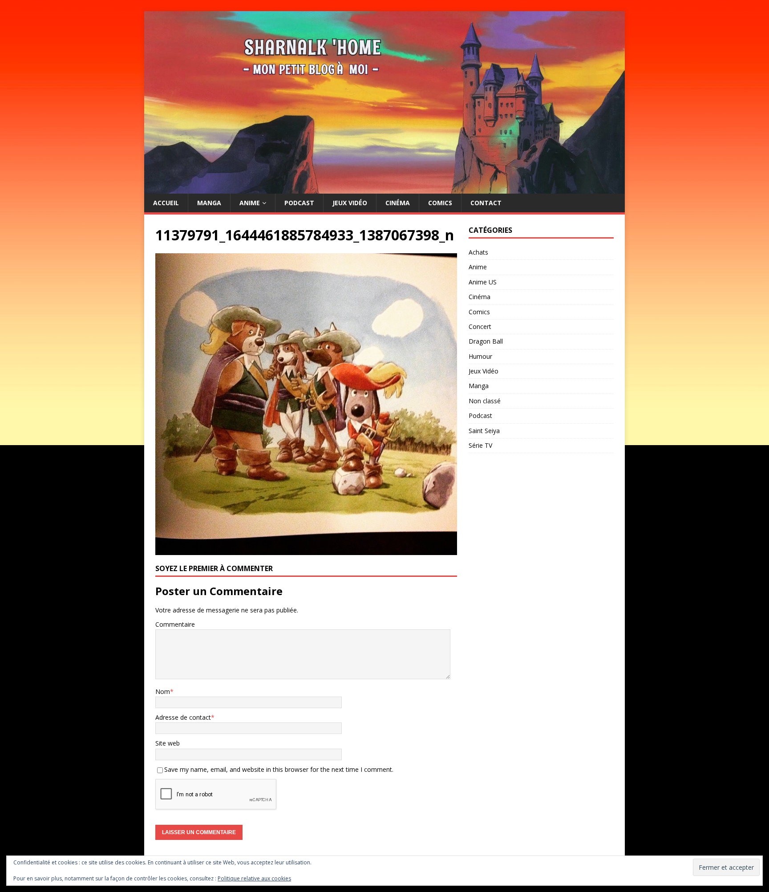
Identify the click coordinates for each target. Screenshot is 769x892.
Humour (480, 356)
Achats (478, 252)
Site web (167, 743)
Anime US (483, 282)
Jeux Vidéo (349, 203)
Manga (209, 203)
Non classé (485, 401)
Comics (440, 203)
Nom (162, 691)
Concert (480, 326)
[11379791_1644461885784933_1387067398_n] (306, 549)
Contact (486, 203)
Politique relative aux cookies (254, 878)
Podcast (299, 203)
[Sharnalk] (384, 188)
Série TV (480, 445)
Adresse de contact (183, 717)
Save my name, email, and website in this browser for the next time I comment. (278, 769)
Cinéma (397, 203)
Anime (249, 203)
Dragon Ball (486, 341)
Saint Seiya (484, 430)
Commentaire (175, 624)
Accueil (166, 203)
